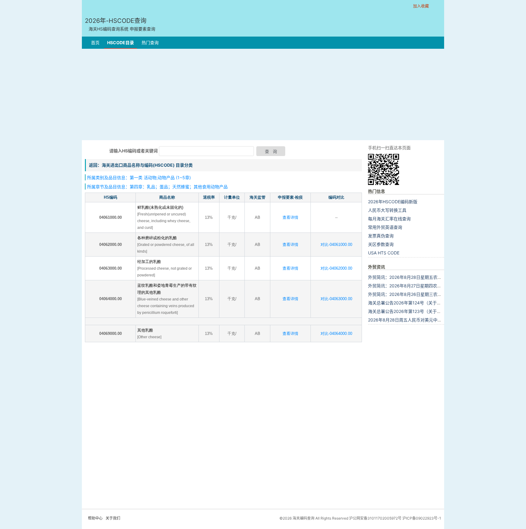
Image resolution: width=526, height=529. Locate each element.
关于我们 (113, 518)
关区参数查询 (381, 244)
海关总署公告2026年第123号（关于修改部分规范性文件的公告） (430, 311)
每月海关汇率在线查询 (389, 218)
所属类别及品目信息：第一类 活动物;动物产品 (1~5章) (139, 177)
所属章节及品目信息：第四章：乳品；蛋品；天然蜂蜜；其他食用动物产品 (157, 186)
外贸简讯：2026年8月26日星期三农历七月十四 (413, 294)
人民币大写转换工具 (387, 210)
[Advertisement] (263, 94)
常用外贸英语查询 (385, 227)
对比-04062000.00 (336, 268)
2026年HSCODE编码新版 (392, 201)
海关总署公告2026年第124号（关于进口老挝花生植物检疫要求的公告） (436, 302)
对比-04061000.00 (336, 244)
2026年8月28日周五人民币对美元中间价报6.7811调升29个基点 (429, 319)
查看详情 (290, 217)
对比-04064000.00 (336, 333)
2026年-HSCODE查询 (120, 24)
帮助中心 (95, 518)
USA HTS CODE (383, 252)
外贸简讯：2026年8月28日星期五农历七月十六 (413, 277)
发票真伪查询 (381, 235)
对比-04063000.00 (336, 298)
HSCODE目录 (120, 42)
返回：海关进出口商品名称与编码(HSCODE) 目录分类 (141, 165)
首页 (95, 42)
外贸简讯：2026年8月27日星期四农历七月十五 (413, 285)
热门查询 (150, 42)
